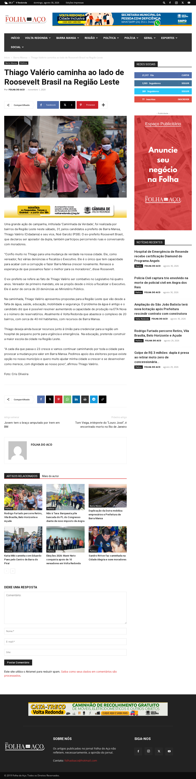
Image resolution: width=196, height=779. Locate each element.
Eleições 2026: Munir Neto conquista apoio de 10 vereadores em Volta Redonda (63, 559)
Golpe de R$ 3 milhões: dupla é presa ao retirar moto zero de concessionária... (161, 357)
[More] (103, 105)
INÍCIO (15, 38)
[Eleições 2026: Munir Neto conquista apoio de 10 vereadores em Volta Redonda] (65, 539)
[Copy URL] (102, 399)
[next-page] (12, 571)
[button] (164, 2)
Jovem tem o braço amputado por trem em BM (32, 424)
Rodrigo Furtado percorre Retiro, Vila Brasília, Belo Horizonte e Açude (23, 517)
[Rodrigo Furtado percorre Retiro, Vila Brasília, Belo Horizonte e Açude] (23, 497)
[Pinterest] (58, 399)
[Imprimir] (85, 399)
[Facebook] (170, 2)
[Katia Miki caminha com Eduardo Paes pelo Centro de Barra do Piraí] (23, 539)
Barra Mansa (66, 38)
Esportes (167, 38)
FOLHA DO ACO (17, 89)
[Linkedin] (76, 399)
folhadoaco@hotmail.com (81, 760)
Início (7, 57)
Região (90, 38)
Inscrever (183, 99)
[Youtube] (189, 2)
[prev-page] (6, 571)
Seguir (185, 83)
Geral (148, 38)
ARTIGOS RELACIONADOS (22, 476)
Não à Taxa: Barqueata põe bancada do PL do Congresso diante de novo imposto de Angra (65, 517)
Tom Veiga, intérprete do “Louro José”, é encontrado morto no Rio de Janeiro (101, 424)
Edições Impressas (75, 2)
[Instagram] (176, 2)
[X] (182, 2)
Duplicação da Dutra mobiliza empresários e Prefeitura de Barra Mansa (105, 514)
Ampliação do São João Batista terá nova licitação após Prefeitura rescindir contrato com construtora (161, 309)
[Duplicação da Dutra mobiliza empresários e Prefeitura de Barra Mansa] (108, 496)
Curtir (185, 75)
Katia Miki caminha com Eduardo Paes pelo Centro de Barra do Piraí (22, 559)
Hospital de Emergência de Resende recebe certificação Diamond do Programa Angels (161, 256)
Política (109, 38)
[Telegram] (94, 399)
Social (16, 47)
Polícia (129, 38)
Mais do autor (50, 476)
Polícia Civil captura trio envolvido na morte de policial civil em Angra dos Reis (161, 282)
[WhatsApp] (67, 399)
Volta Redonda (36, 38)
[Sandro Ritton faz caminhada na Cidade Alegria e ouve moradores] (108, 539)
